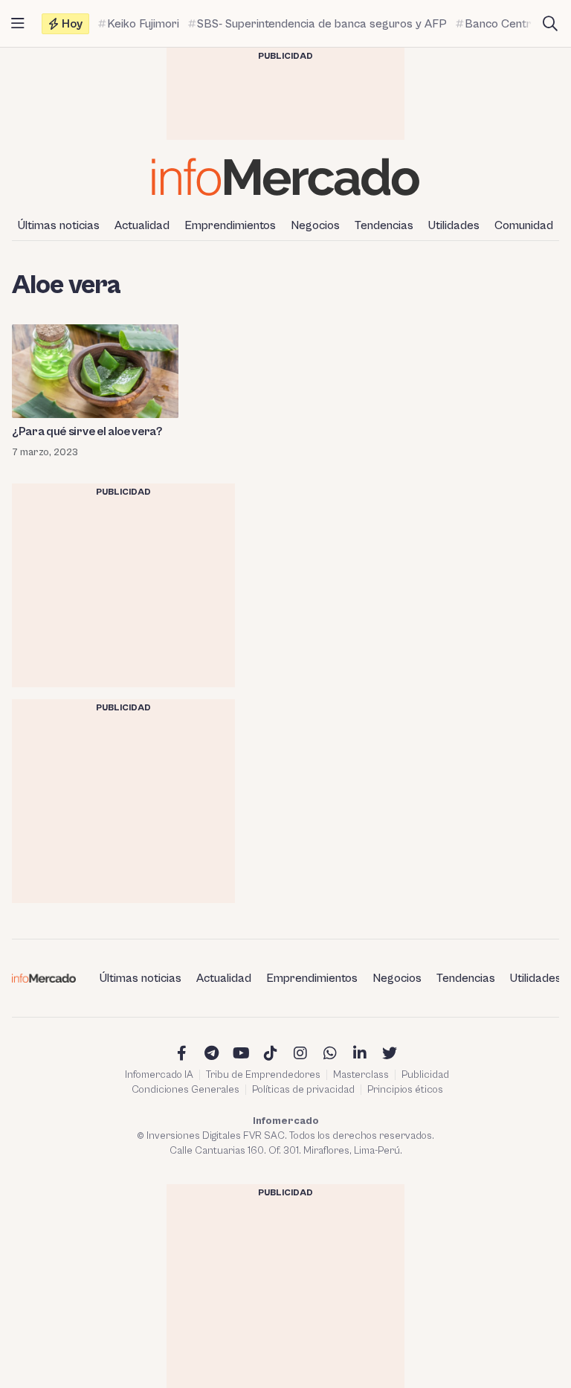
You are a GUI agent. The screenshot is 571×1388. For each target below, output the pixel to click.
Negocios (315, 225)
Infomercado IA (159, 1075)
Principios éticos (405, 1090)
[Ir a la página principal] (285, 177)
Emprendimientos (230, 225)
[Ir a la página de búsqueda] (550, 24)
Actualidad (142, 225)
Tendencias (384, 225)
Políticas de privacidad (303, 1090)
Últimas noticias (59, 225)
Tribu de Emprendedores (263, 1075)
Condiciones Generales (185, 1090)
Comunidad (523, 225)
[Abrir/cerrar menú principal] (18, 24)
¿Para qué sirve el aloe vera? (87, 431)
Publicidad (425, 1075)
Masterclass (361, 1075)
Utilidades (454, 225)
